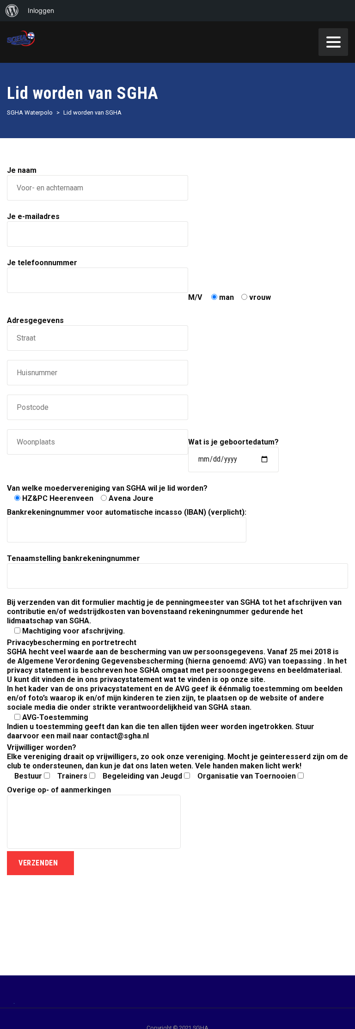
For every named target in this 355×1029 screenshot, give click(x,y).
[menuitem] (12, 10)
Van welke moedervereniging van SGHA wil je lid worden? (107, 493)
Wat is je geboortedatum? (233, 442)
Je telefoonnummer (42, 262)
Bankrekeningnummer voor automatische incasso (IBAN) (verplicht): (126, 512)
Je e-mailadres (33, 216)
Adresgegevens (35, 320)
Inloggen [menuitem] (41, 10)
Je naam (22, 170)
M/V (229, 297)
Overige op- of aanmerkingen (59, 789)
